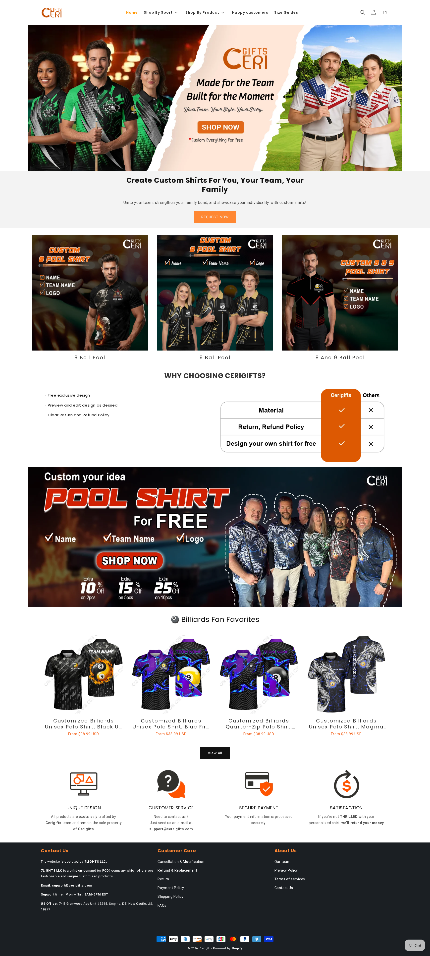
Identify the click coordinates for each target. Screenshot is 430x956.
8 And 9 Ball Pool (340, 357)
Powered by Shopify (228, 948)
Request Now (215, 217)
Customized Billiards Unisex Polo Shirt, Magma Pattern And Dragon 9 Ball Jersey (346, 724)
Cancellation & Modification (181, 862)
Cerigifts (206, 948)
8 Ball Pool (89, 357)
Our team (282, 862)
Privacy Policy (286, 870)
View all (215, 753)
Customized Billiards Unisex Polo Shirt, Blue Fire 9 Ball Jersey (171, 724)
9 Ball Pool (215, 357)
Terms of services (289, 879)
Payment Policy (171, 888)
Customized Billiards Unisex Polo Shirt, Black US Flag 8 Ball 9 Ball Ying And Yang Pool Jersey (83, 724)
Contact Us (283, 888)
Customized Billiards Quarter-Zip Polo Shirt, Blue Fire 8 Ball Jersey (259, 724)
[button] (161, 12)
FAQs (162, 905)
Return (163, 879)
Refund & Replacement (177, 870)
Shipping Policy (170, 896)
